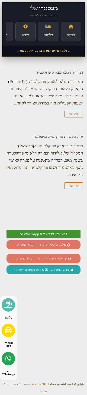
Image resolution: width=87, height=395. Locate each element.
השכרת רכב (9, 344)
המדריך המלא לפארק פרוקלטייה (59, 72)
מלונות (8, 317)
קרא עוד (74, 114)
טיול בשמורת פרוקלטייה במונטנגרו (58, 137)
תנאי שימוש (40, 384)
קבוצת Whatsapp (8, 373)
